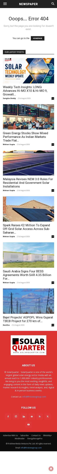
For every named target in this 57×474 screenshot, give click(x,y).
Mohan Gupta (9, 144)
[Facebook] (8, 417)
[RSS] (40, 417)
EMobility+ (47, 435)
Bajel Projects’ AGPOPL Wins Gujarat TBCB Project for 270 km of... (28, 319)
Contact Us (35, 435)
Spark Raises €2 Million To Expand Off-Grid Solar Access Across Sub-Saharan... (26, 228)
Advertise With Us (10, 435)
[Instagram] (16, 416)
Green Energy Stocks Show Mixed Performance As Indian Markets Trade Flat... (25, 136)
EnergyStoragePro (34, 438)
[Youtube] (28, 425)
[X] (47, 417)
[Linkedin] (24, 417)
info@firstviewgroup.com (34, 396)
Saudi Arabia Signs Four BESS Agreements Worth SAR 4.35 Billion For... (27, 275)
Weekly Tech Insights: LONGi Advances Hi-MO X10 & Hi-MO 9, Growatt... (25, 90)
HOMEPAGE (37, 38)
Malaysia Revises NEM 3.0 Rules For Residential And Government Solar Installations (28, 182)
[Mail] (32, 417)
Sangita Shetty (9, 98)
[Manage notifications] (51, 468)
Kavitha (6, 325)
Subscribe (24, 435)
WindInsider (20, 438)
